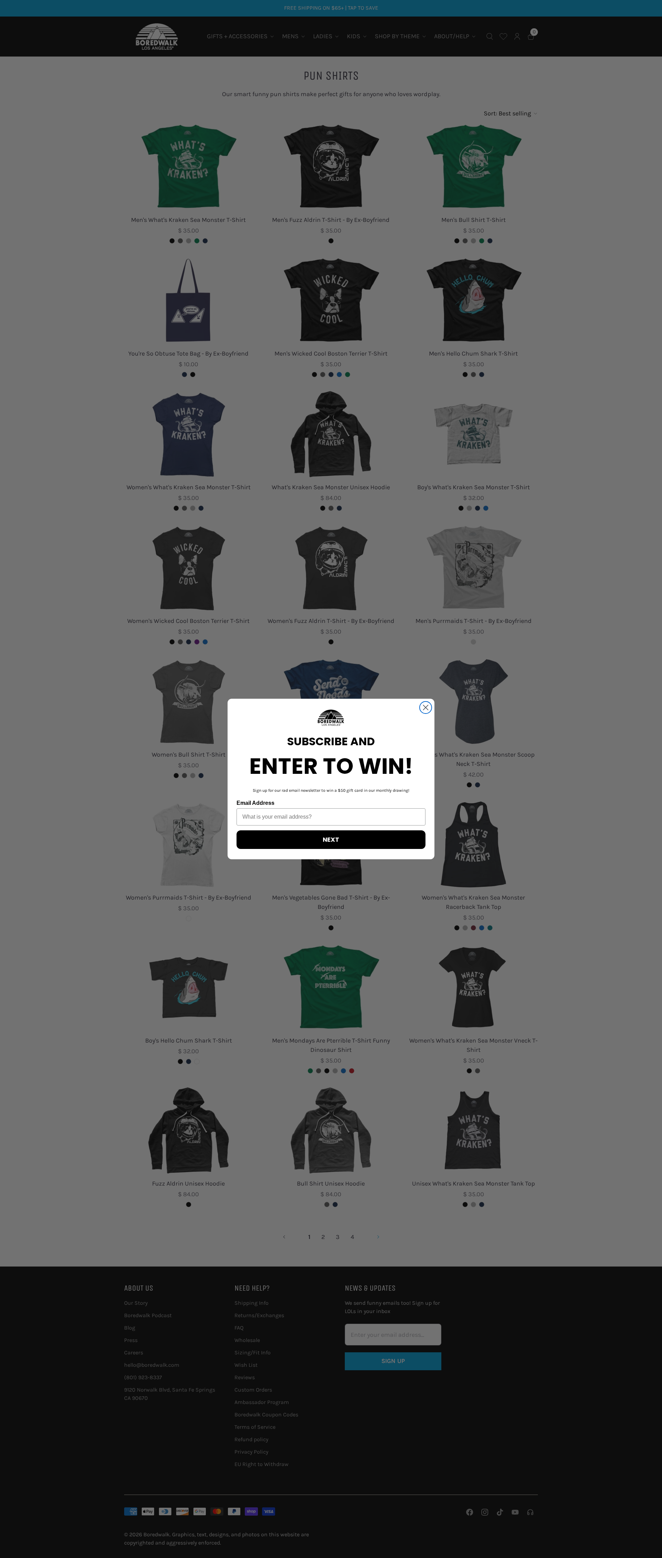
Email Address (255, 803)
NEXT (331, 839)
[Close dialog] (426, 707)
